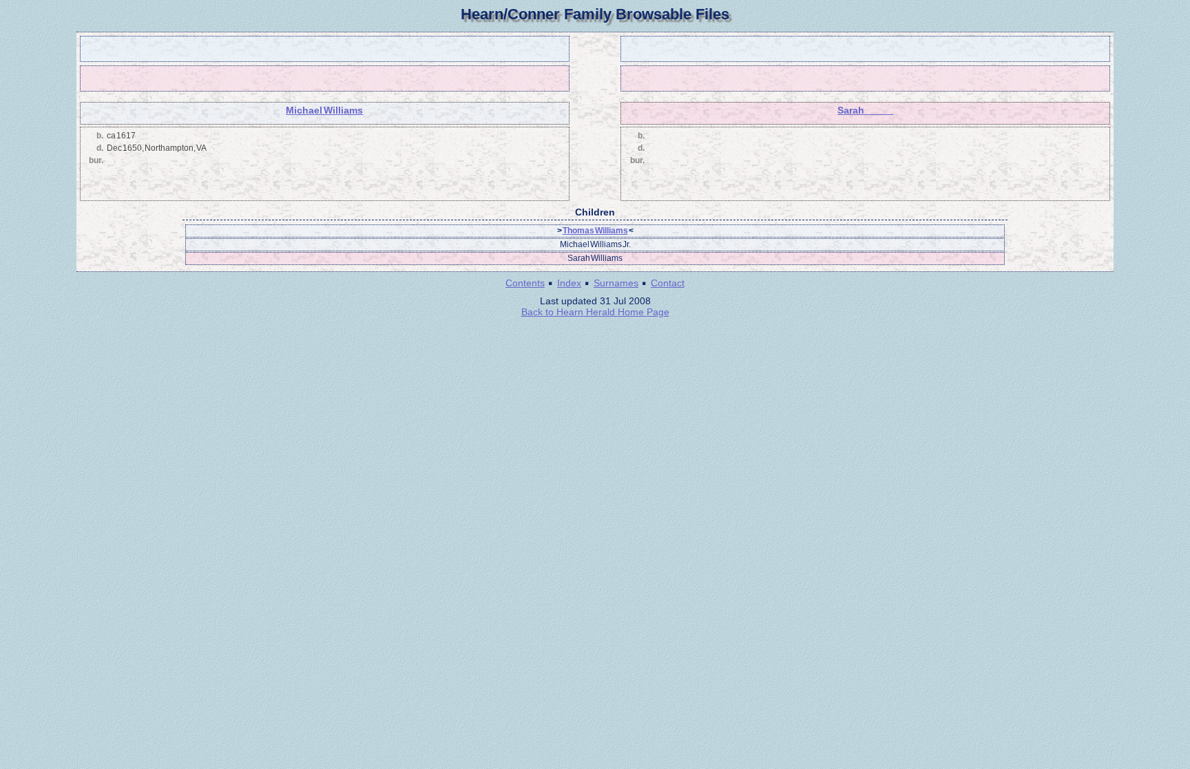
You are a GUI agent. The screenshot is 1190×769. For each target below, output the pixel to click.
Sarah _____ (865, 110)
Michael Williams (324, 110)
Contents (525, 282)
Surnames (616, 282)
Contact (668, 282)
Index (569, 282)
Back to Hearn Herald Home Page (595, 311)
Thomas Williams (595, 230)
